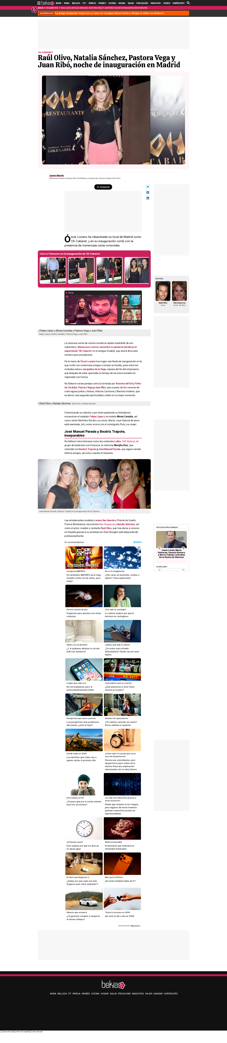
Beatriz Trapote (87, 449)
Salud (113, 993)
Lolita (118, 441)
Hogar (105, 993)
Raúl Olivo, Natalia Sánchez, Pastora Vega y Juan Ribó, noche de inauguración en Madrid (104, 8)
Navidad (158, 993)
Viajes (148, 993)
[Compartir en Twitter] (147, 186)
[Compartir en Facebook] (147, 192)
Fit (69, 993)
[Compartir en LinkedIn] (147, 198)
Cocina (95, 993)
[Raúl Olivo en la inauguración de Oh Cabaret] (53, 283)
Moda (53, 993)
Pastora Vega (85, 387)
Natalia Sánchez (126, 524)
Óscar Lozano (87, 361)
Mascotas (138, 993)
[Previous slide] (160, 548)
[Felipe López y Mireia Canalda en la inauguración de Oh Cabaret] (109, 283)
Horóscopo (171, 993)
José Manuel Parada (109, 449)
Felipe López (96, 416)
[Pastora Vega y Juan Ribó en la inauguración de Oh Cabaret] (137, 283)
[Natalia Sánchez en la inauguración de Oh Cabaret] (81, 283)
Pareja (77, 993)
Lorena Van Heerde (104, 520)
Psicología (124, 993)
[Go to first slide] (183, 548)
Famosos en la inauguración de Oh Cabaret (74, 254)
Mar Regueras (107, 524)
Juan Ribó (100, 387)
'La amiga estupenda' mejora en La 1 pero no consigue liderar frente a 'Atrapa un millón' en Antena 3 (102, 13)
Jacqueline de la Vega (94, 369)
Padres (86, 993)
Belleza (62, 993)
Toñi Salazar (128, 441)
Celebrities (52, 8)
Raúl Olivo (106, 528)
